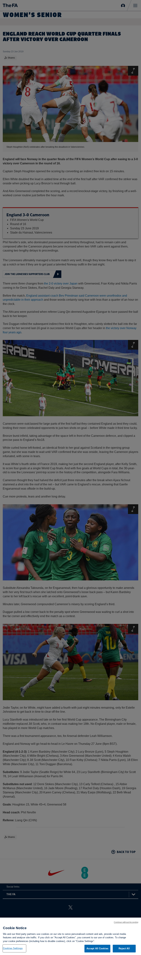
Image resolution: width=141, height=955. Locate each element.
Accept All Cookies (97, 948)
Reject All (124, 948)
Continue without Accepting (126, 922)
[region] (70, 936)
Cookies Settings (13, 948)
